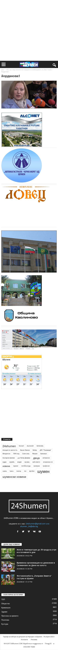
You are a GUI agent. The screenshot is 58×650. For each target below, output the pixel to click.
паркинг (15, 466)
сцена (5, 471)
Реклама (34, 639)
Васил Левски (25, 450)
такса (11, 471)
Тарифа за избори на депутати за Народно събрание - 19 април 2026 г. (29, 637)
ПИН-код (16, 454)
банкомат (43, 454)
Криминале (5, 607)
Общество (5, 603)
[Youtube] (40, 531)
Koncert (21, 446)
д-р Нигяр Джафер (24, 458)
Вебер (35, 450)
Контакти (24, 639)
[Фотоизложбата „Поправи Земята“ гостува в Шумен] (8, 580)
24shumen (9, 446)
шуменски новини (14, 476)
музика (27, 462)
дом (2, 70)
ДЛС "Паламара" (45, 450)
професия (46, 466)
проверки (36, 466)
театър (18, 471)
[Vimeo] (29, 531)
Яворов (34, 454)
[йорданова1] (29, 94)
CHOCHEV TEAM (29, 647)
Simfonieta (40, 446)
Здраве (4, 611)
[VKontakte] (35, 531)
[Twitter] (24, 531)
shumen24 (30, 446)
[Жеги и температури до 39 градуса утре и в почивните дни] (8, 553)
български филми (9, 458)
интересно (46, 458)
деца (36, 458)
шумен (43, 471)
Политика (5, 620)
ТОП (3, 599)
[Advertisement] (29, 30)
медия (19, 462)
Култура (4, 624)
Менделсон (6, 454)
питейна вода (25, 466)
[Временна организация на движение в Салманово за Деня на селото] (8, 566)
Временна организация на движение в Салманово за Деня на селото (36, 564)
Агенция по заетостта (10, 450)
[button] (54, 64)
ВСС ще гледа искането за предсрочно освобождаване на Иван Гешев (28, 70)
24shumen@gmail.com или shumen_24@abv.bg (34, 525)
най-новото (36, 462)
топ (25, 471)
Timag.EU (48, 644)
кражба (11, 462)
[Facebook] (18, 531)
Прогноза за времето (9, 615)
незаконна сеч (48, 462)
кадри (4, 462)
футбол (31, 471)
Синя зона (25, 454)
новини (6, 466)
